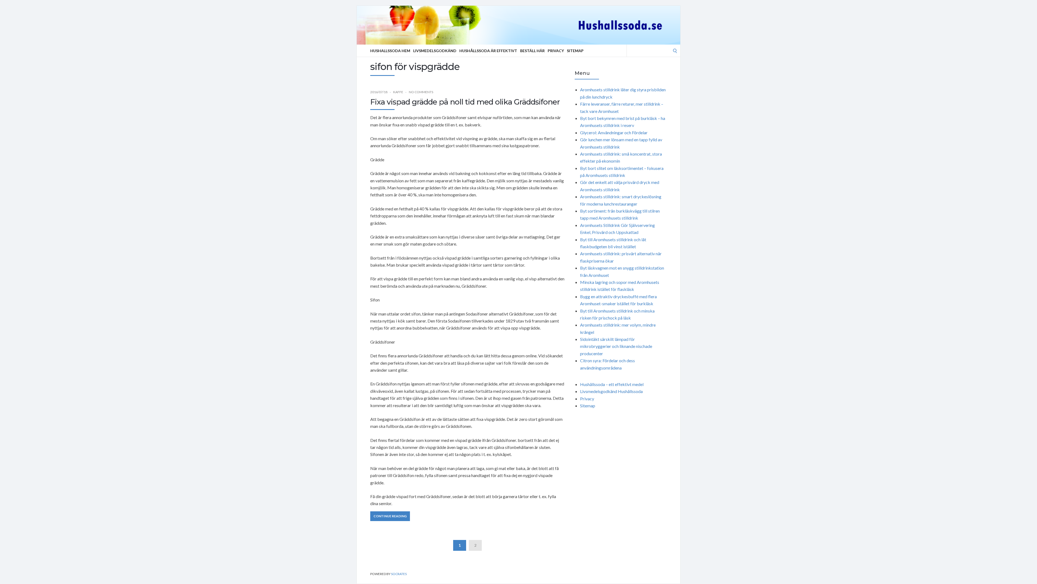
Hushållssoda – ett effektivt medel (612, 384)
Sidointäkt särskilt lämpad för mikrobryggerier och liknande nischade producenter (616, 346)
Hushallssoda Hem (390, 50)
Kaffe (398, 92)
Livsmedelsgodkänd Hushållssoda (611, 391)
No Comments (421, 92)
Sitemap (575, 50)
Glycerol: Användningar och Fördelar (614, 132)
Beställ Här (532, 50)
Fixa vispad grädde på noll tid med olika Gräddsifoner (465, 101)
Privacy (556, 50)
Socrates (399, 574)
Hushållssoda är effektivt (488, 50)
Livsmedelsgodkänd (434, 50)
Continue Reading (390, 516)
